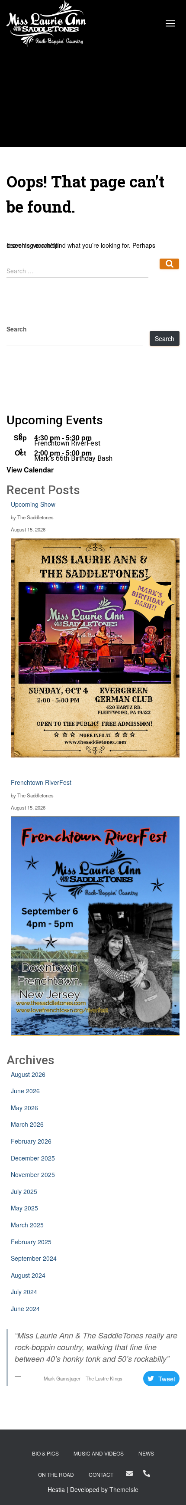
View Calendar (30, 470)
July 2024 (24, 1291)
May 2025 (24, 1207)
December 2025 (33, 1158)
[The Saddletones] (49, 23)
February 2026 (31, 1141)
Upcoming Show (33, 504)
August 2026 (28, 1074)
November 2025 (33, 1174)
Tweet (166, 1378)
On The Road (56, 1474)
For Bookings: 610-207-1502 (146, 1473)
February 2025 (31, 1241)
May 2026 (24, 1107)
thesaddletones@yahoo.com (129, 1473)
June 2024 (25, 1308)
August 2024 (28, 1275)
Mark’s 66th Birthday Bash (73, 458)
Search (164, 338)
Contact (101, 1474)
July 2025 (24, 1191)
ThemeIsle (123, 1489)
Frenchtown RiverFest (67, 443)
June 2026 (25, 1090)
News (146, 1453)
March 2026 (27, 1124)
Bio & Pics (45, 1453)
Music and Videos (99, 1453)
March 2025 (27, 1224)
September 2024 (34, 1258)
